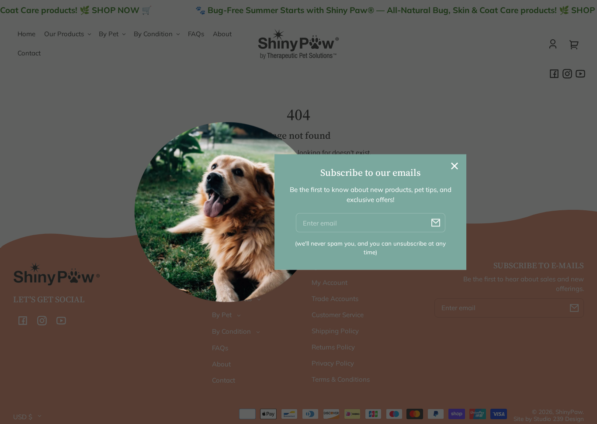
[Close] (454, 166)
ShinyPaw (569, 411)
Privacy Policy (333, 363)
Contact (223, 380)
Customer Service (338, 315)
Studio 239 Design (559, 418)
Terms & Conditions (341, 379)
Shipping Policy (335, 331)
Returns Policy (333, 347)
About (221, 364)
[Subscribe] (574, 308)
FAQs (220, 348)
